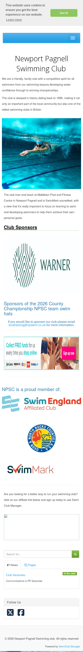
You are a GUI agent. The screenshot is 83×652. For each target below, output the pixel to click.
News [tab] (14, 565)
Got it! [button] (64, 12)
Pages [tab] (32, 565)
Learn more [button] (14, 19)
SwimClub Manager (69, 646)
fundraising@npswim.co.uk (27, 325)
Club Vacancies (15, 575)
